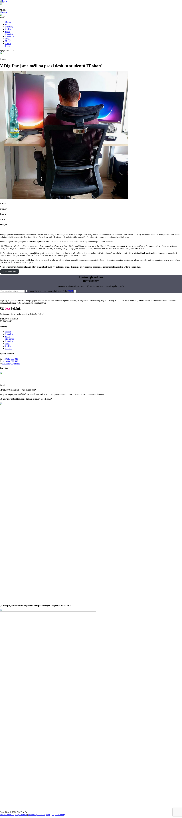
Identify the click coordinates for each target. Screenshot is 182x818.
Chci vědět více (9, 271)
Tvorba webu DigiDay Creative (13, 814)
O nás (7, 336)
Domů (8, 332)
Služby (8, 346)
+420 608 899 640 (10, 361)
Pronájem (9, 334)
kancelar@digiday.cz (11, 364)
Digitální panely (58, 814)
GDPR (71, 291)
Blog (7, 344)
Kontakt (8, 348)
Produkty (9, 341)
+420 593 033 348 (10, 359)
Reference (9, 339)
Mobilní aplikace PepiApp (39, 814)
